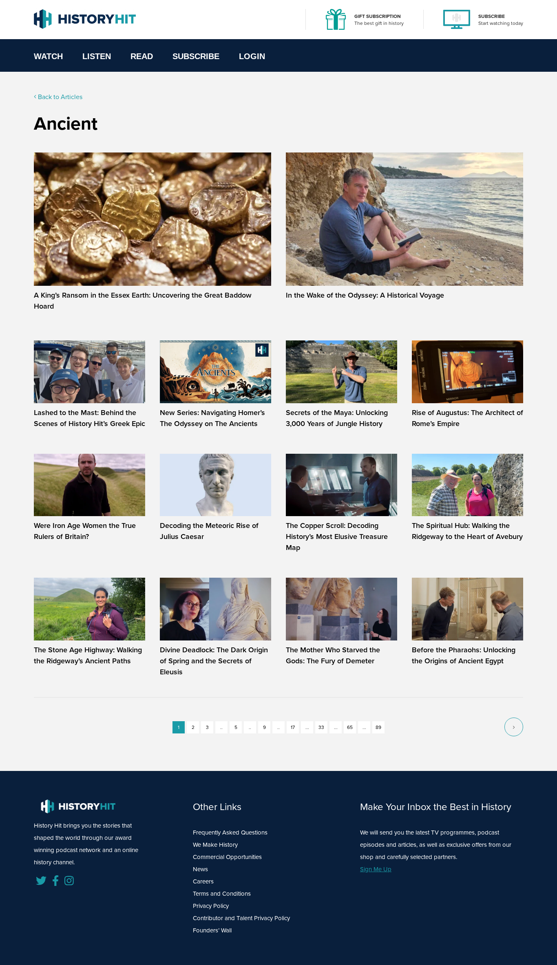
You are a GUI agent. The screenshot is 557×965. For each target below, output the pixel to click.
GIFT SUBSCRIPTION (377, 16)
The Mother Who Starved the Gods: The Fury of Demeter (333, 655)
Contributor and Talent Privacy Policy (241, 918)
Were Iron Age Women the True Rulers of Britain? (85, 531)
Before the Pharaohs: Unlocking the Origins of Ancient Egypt (463, 655)
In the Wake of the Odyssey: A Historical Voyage (365, 295)
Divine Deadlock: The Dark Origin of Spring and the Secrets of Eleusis (214, 661)
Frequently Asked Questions (230, 832)
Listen (96, 56)
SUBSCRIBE (491, 16)
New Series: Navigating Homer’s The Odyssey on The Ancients (212, 418)
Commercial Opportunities (227, 856)
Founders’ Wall (212, 930)
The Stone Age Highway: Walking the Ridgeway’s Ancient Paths (88, 655)
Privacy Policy (211, 905)
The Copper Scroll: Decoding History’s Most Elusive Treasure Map (337, 536)
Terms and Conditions (222, 893)
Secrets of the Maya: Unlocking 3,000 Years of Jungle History (337, 418)
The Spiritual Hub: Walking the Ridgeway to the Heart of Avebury (467, 531)
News (200, 869)
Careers (203, 881)
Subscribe (195, 56)
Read (141, 56)
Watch (48, 56)
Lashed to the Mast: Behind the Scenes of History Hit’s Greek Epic (89, 418)
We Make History (215, 844)
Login (252, 56)
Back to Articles (59, 97)
